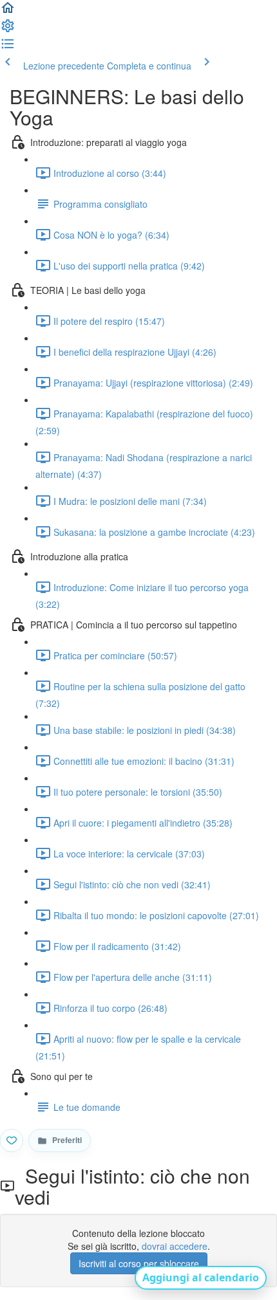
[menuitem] (7, 29)
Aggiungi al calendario (200, 1277)
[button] (7, 11)
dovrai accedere (174, 1246)
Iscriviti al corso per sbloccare (139, 1263)
